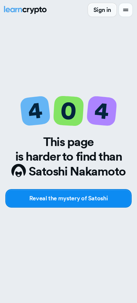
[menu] (125, 10)
